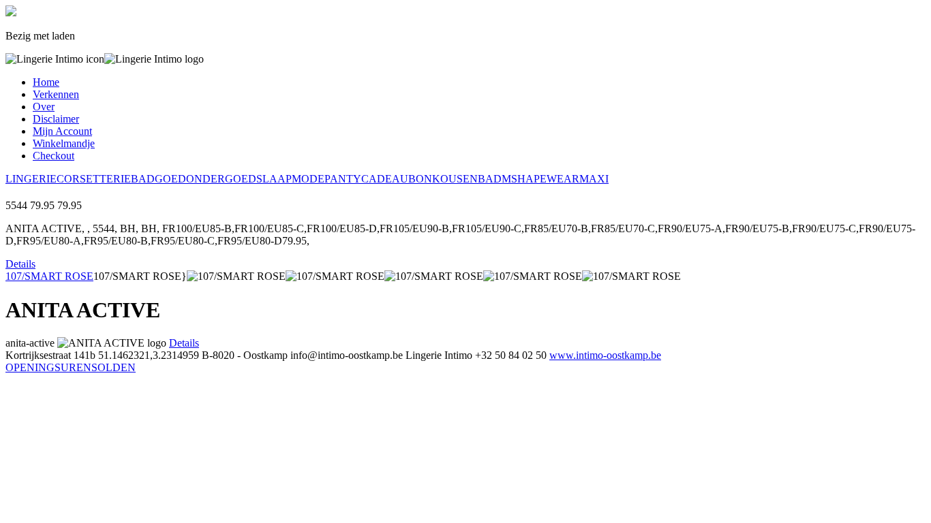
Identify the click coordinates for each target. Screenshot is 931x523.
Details (20, 264)
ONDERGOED (221, 179)
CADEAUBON (396, 179)
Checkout (53, 155)
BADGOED (158, 179)
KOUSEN (455, 179)
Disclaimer (56, 119)
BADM (494, 179)
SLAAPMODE (290, 179)
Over (44, 106)
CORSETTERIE (94, 179)
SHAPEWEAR (545, 179)
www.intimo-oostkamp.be (605, 355)
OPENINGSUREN (48, 367)
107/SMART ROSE (49, 276)
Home (46, 82)
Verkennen (56, 94)
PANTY (342, 179)
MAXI (594, 179)
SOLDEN (113, 367)
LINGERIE (31, 179)
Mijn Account (62, 131)
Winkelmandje (64, 143)
